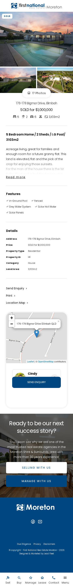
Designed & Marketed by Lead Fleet (36, 553)
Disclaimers (49, 544)
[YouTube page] (40, 522)
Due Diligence (24, 544)
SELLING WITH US (36, 468)
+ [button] (11, 317)
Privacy (37, 544)
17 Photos (38, 93)
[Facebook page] (33, 522)
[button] (11, 295)
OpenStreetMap (46, 361)
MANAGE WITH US (36, 481)
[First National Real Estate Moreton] (36, 6)
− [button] (11, 323)
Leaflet (30, 361)
